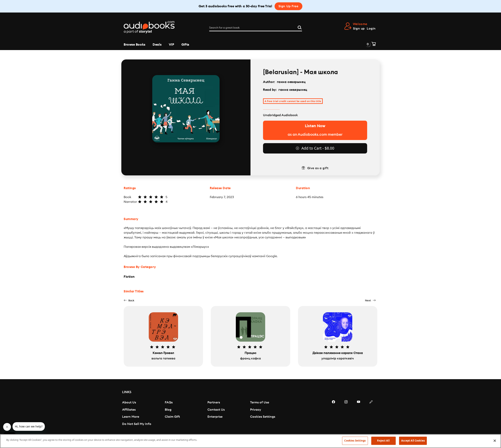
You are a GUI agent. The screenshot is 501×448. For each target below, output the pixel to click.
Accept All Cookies (413, 440)
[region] (250, 441)
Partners (213, 402)
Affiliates (129, 409)
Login (371, 28)
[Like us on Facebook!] (333, 413)
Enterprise (215, 416)
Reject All (383, 440)
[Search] (299, 27)
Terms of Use (259, 402)
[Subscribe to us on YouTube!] (358, 413)
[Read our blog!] (371, 413)
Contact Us (216, 409)
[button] (129, 300)
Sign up (359, 28)
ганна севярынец (291, 82)
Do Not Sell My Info (136, 424)
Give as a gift (318, 168)
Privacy (255, 409)
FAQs (169, 402)
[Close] (494, 440)
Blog (168, 409)
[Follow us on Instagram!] (346, 413)
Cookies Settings (262, 416)
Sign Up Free (288, 6)
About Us (129, 402)
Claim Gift (172, 416)
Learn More (130, 416)
